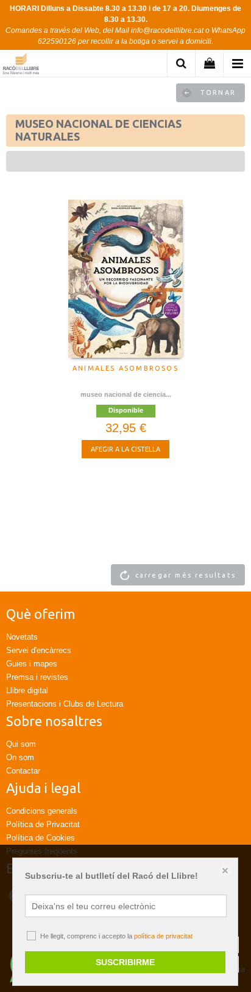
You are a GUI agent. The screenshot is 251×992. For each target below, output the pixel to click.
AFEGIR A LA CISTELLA (125, 449)
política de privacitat (163, 936)
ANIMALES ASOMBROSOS (125, 368)
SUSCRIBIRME (125, 962)
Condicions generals (41, 811)
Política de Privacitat (43, 824)
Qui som (21, 744)
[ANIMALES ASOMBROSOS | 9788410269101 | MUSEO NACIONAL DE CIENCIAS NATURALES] (125, 279)
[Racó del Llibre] (21, 65)
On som (20, 757)
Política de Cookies (40, 837)
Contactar (23, 770)
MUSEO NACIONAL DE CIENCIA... (125, 394)
